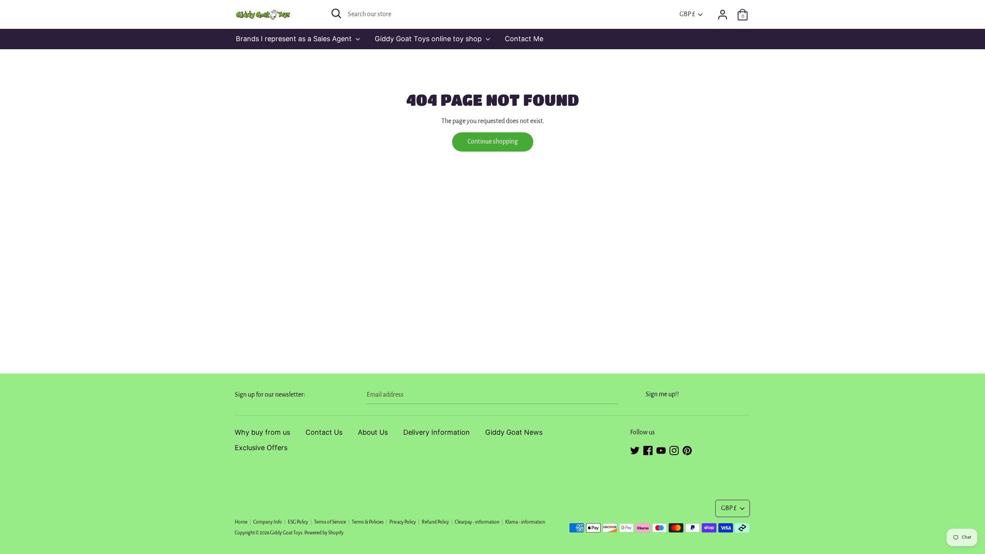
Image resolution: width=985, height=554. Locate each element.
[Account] (722, 12)
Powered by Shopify (324, 533)
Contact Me (524, 39)
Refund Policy (435, 522)
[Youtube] (661, 449)
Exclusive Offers (261, 448)
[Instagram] (674, 449)
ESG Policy (298, 522)
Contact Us (324, 432)
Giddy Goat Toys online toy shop (429, 39)
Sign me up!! (662, 394)
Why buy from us (262, 432)
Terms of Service (330, 522)
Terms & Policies (368, 522)
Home (241, 522)
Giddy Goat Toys (286, 533)
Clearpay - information (477, 522)
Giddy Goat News (514, 432)
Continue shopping (492, 141)
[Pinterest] (687, 449)
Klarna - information (525, 522)
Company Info (267, 522)
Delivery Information (436, 432)
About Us (373, 432)
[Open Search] (336, 13)
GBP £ (687, 14)
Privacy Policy (402, 522)
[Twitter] (634, 449)
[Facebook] (648, 449)
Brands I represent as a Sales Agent (295, 39)
